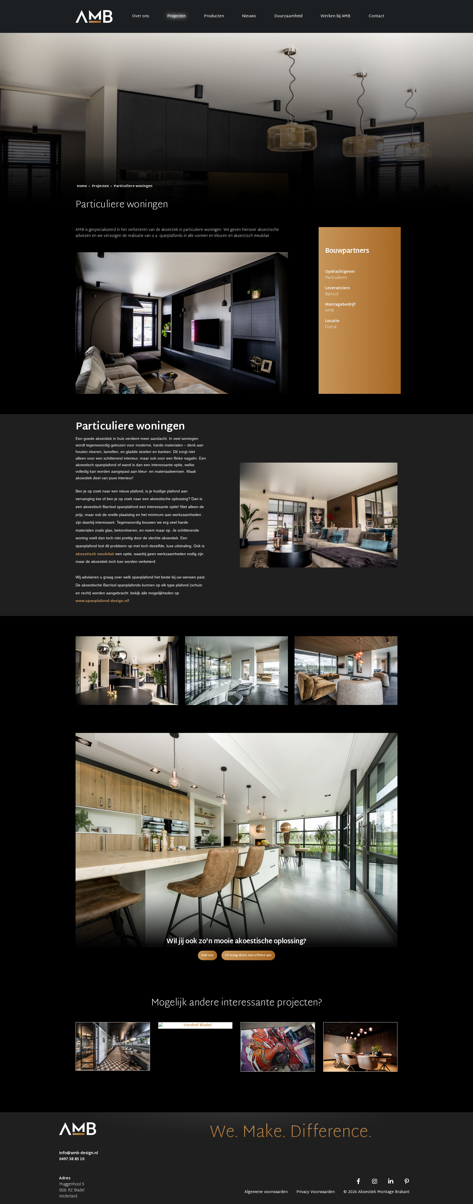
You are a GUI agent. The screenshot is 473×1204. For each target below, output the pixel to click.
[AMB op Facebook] (358, 1182)
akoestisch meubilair (95, 554)
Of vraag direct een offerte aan (248, 955)
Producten (214, 16)
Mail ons (207, 955)
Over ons (140, 16)
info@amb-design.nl (78, 1153)
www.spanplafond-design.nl (102, 600)
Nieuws (249, 16)
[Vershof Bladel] (195, 1025)
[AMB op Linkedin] (391, 1182)
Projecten (176, 16)
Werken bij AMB (335, 16)
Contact (376, 16)
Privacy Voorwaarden (315, 1192)
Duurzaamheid (288, 16)
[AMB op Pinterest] (407, 1182)
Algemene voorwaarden (266, 1192)
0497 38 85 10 (71, 1159)
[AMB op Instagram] (375, 1182)
